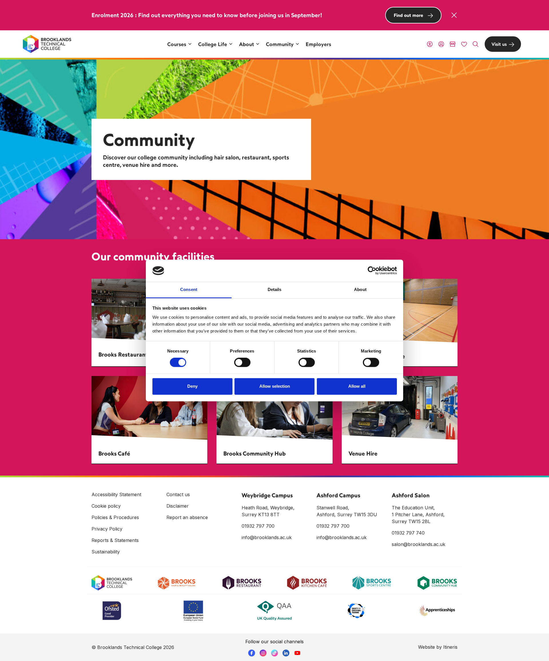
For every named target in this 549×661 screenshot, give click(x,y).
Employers (318, 44)
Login (441, 44)
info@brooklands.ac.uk (267, 537)
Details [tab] (275, 289)
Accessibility (430, 44)
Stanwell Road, (333, 507)
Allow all (356, 386)
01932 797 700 (258, 526)
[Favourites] (464, 44)
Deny (192, 386)
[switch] (242, 362)
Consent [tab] (188, 289)
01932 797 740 (408, 533)
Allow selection (274, 386)
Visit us (499, 44)
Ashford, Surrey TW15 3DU (347, 514)
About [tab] (360, 289)
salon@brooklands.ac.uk (418, 544)
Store (452, 44)
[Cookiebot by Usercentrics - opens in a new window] (372, 270)
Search (475, 44)
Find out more (408, 15)
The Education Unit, (413, 507)
